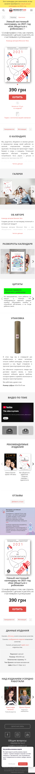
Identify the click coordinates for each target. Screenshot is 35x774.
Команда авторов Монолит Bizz (17, 41)
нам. (7, 522)
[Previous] (2, 191)
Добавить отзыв (17, 502)
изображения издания (17, 639)
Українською (23, 764)
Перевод (13, 17)
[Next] (33, 191)
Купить (17, 97)
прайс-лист (25, 645)
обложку (11, 636)
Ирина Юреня (24, 707)
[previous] (2, 299)
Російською (12, 764)
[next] (33, 299)
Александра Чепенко (10, 708)
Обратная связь (17, 726)
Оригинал (21, 17)
